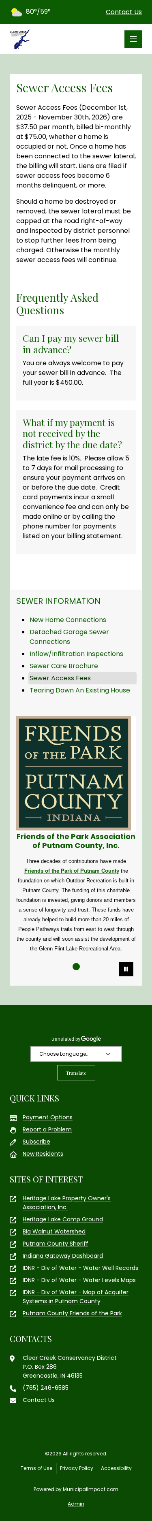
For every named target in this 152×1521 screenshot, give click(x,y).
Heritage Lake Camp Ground (63, 1219)
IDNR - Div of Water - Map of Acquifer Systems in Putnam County (75, 1296)
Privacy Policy (76, 1468)
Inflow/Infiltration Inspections (76, 653)
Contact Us (124, 12)
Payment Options (48, 1117)
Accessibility (116, 1468)
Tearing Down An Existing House (80, 690)
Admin (76, 1503)
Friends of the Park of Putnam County (71, 871)
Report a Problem (47, 1129)
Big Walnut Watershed (54, 1231)
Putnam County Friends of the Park (72, 1313)
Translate (76, 1072)
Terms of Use (36, 1468)
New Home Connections (68, 619)
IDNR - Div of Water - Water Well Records (80, 1268)
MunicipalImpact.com (90, 1489)
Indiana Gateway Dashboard (63, 1256)
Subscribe (36, 1142)
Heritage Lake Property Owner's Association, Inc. (67, 1202)
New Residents (43, 1154)
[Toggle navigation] (133, 39)
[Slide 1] (76, 967)
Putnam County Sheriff (55, 1244)
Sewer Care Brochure (64, 666)
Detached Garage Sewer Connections (69, 636)
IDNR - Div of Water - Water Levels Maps (79, 1280)
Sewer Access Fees (60, 678)
